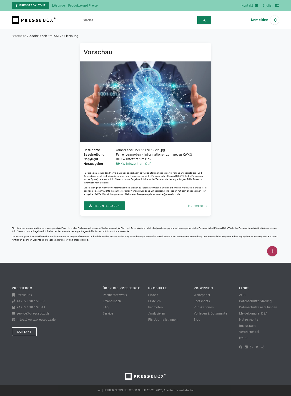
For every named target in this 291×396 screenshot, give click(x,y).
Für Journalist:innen (163, 319)
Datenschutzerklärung (255, 301)
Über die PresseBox (121, 288)
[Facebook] (240, 347)
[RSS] (251, 347)
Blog (197, 319)
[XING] (262, 347)
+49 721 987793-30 (31, 301)
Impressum (247, 325)
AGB (242, 295)
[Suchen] (204, 20)
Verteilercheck (249, 332)
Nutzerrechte (197, 206)
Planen (153, 295)
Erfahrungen (112, 301)
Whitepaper (202, 295)
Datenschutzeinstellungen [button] (258, 307)
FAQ (106, 307)
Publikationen (204, 307)
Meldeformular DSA (253, 313)
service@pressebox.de (168, 194)
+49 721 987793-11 (31, 307)
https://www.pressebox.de (36, 319)
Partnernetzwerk (115, 295)
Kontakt (24, 331)
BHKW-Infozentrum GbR (133, 163)
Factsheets (202, 301)
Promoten (155, 307)
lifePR (243, 338)
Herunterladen (107, 206)
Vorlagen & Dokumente (210, 313)
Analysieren (156, 313)
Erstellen (154, 301)
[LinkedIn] (246, 347)
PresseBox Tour (32, 5)
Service (108, 313)
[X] (257, 347)
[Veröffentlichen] (272, 251)
